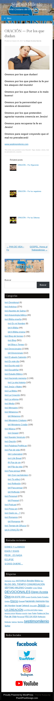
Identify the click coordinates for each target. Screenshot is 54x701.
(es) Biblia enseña (13, 319)
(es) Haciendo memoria (15, 378)
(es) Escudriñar (12, 370)
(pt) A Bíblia (13, 328)
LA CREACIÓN (14, 609)
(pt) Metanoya (14, 416)
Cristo (35, 588)
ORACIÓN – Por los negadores (29, 191)
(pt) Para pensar (15, 488)
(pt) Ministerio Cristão (18, 424)
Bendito (30, 581)
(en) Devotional (12, 302)
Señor (7, 626)
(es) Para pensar (12, 471)
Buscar (8, 280)
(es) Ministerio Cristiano (16, 420)
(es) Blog (12, 340)
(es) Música (10, 429)
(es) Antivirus (11, 307)
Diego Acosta (39, 592)
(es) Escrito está (12, 366)
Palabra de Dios (43, 613)
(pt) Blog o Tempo (16, 344)
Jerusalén (33, 606)
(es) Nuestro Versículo (15, 437)
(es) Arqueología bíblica (16, 315)
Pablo (29, 613)
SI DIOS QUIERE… (14, 564)
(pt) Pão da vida (15, 467)
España (27, 597)
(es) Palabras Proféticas (16, 446)
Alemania (8, 581)
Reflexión (41, 617)
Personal (20, 617)
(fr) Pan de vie (14, 462)
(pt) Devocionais (15, 353)
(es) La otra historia (17, 382)
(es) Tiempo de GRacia (15, 526)
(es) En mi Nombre (16, 323)
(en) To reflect (14, 479)
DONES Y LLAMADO (15, 547)
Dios (8, 596)
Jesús (43, 150)
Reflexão (8, 622)
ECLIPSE (9, 559)
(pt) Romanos (14, 521)
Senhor (20, 622)
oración (18, 152)
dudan (38, 150)
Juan (47, 606)
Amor (13, 581)
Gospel (22, 601)
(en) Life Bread (14, 458)
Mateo (40, 610)
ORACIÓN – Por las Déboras (29, 217)
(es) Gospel (13, 433)
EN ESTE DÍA (18, 597)
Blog (41, 581)
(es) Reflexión (14, 483)
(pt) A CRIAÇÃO (12, 530)
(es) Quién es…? (12, 513)
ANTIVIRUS (21, 581)
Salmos (14, 622)
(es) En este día (12, 361)
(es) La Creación (12, 395)
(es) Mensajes (11, 408)
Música (18, 613)
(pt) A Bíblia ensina (16, 332)
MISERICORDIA (10, 613)
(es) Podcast (10, 505)
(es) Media (9, 403)
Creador (28, 588)
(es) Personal (11, 496)
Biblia (37, 581)
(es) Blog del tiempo (14, 336)
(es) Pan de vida (12, 450)
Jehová (25, 605)
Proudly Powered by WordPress (18, 695)
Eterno (14, 601)
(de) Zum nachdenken (18, 475)
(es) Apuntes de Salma (15, 311)
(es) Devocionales (13, 349)
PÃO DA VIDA (31, 616)
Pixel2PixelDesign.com (27, 698)
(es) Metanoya (11, 412)
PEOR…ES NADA (13, 555)
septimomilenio (36, 621)
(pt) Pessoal (13, 500)
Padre (34, 613)
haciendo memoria (35, 601)
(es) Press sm (11, 509)
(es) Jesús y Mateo (13, 387)
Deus (39, 588)
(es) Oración (26, 150)
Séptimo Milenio (27, 4)
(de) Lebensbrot (15, 454)
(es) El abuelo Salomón (15, 357)
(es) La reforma (12, 399)
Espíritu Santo (36, 597)
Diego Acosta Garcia (33, 41)
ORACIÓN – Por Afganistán (28, 165)
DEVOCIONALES (18, 592)
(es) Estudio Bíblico (14, 374)
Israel (18, 605)
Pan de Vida (10, 616)
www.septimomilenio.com (16, 144)
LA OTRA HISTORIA (31, 610)
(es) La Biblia (11, 391)
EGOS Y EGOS (12, 551)
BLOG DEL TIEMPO (15, 584)
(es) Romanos (11, 517)
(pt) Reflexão (14, 492)
